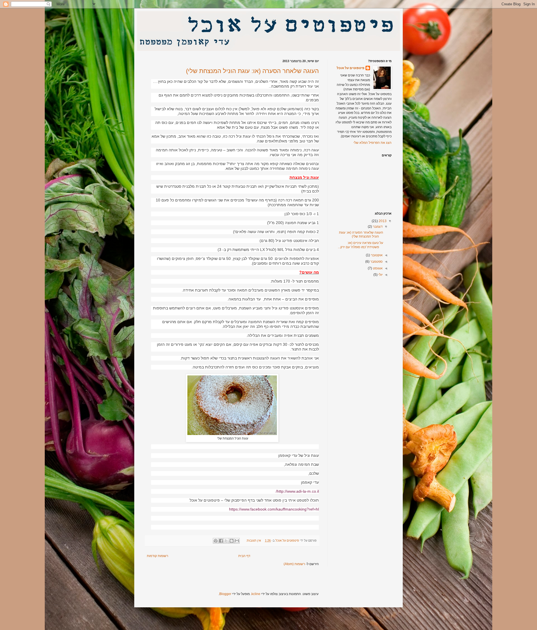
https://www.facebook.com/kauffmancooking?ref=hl (274, 509)
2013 (382, 221)
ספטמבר (376, 262)
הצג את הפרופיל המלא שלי (373, 143)
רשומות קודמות (157, 556)
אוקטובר (376, 255)
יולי (380, 275)
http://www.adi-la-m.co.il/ (297, 491)
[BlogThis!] (231, 541)
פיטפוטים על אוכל (350, 68)
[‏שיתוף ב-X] (226, 541)
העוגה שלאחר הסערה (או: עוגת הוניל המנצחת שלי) (252, 70)
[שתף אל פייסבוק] (221, 541)
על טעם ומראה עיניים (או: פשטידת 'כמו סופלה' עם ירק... (360, 245)
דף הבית (244, 556)
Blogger (225, 594)
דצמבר (377, 227)
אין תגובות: (253, 540)
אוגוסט (377, 268)
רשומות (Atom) (294, 564)
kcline (255, 594)
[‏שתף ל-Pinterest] (215, 541)
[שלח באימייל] (237, 541)
